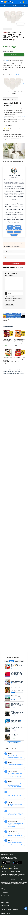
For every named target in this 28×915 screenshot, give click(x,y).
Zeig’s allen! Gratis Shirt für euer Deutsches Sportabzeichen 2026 (15, 756)
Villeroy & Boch (11, 319)
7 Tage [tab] (21, 661)
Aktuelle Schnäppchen (6, 5)
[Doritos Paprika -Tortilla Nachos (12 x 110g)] (19, 349)
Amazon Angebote (5, 902)
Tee (5, 118)
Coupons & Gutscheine (5, 913)
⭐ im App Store (5, 866)
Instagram (17, 229)
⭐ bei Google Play (16, 866)
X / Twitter (9, 229)
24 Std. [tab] (11, 661)
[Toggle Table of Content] (15, 99)
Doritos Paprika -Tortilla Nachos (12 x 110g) (19, 358)
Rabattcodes (22, 875)
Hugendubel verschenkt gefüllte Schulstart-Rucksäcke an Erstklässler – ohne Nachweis (15, 775)
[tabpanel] (14, 702)
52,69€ (17, 75)
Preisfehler (15, 5)
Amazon (14, 49)
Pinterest (13, 234)
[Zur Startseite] (11, 2)
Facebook (17, 226)
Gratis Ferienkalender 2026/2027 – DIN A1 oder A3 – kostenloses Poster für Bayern (15, 795)
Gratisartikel (13, 875)
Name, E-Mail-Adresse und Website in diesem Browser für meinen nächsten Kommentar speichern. (14, 298)
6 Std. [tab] (7, 661)
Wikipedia (9, 226)
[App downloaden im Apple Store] (6, 862)
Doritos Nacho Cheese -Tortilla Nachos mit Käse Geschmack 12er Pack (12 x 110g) (19, 341)
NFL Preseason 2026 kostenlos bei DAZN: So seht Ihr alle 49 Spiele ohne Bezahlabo (15, 815)
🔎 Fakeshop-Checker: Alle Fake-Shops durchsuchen (15, 805)
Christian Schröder (14, 175)
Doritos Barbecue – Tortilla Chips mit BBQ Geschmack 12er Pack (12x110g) (8, 341)
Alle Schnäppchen (4, 892)
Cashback (8, 877)
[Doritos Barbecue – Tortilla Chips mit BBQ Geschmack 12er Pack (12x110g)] (8, 331)
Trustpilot (4, 868)
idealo (13, 73)
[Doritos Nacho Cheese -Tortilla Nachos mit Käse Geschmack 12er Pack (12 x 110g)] (19, 331)
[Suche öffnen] (21, 2)
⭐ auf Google (13, 868)
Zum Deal (13, 55)
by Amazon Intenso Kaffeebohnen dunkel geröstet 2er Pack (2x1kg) (15, 834)
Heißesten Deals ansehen (14, 742)
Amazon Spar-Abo (5, 899)
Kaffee (23, 116)
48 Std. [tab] (16, 661)
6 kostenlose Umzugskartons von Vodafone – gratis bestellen (15, 765)
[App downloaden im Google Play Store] (17, 862)
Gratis (21, 5)
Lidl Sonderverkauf (5, 895)
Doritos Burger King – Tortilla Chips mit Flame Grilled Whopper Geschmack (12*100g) (8, 359)
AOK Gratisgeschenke (5, 905)
